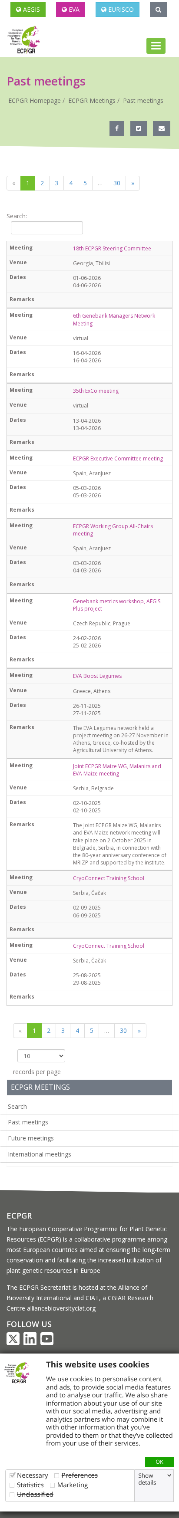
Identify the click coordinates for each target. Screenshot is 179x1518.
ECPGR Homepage (34, 100)
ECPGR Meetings (92, 100)
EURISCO (120, 9)
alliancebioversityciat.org (61, 1308)
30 (116, 183)
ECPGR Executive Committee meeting (118, 458)
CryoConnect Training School (108, 878)
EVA (73, 9)
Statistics (30, 1484)
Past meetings (143, 100)
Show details (147, 1479)
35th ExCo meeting (96, 390)
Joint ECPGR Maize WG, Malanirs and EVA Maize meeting (117, 769)
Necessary (32, 1475)
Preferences (80, 1475)
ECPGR (19, 1215)
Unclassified (35, 1494)
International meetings (39, 1154)
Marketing (72, 1484)
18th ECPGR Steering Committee (112, 248)
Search (17, 1106)
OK (159, 1461)
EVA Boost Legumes (97, 676)
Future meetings (31, 1138)
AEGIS (30, 9)
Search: (17, 216)
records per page (37, 1072)
